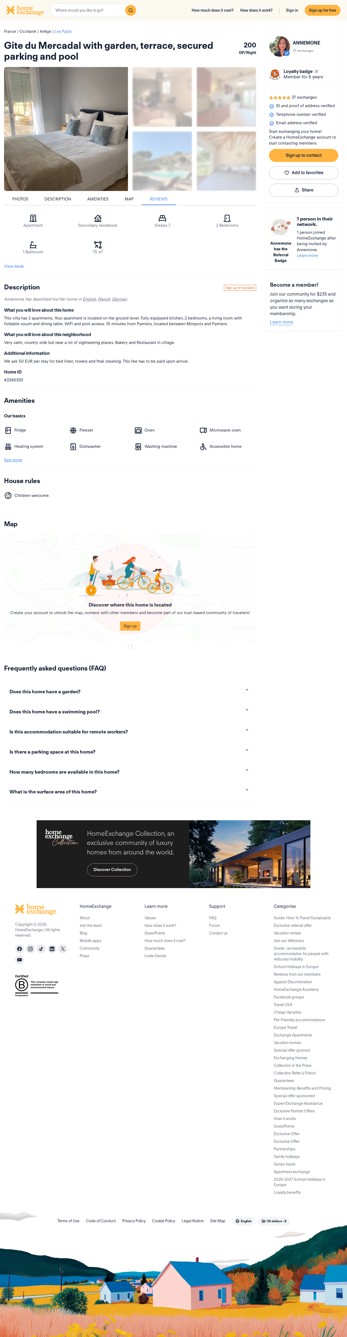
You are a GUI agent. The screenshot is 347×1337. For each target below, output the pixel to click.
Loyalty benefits (287, 1192)
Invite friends (155, 956)
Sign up (130, 626)
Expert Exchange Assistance (298, 1103)
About (85, 918)
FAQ (213, 918)
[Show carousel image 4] (226, 161)
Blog (83, 933)
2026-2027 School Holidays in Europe (299, 1182)
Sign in (292, 10)
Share (307, 190)
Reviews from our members (297, 974)
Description (57, 199)
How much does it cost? (213, 10)
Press (84, 956)
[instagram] (30, 948)
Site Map (218, 1221)
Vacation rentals (287, 933)
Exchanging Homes (290, 1058)
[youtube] (19, 959)
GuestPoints (154, 933)
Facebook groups (289, 997)
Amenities (97, 199)
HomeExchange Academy (296, 989)
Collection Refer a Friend (295, 1073)
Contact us (218, 933)
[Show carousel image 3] (162, 161)
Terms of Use (68, 1221)
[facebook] (19, 948)
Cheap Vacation (287, 1012)
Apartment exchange (292, 1172)
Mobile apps (90, 941)
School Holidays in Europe (296, 967)
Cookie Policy (163, 1221)
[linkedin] (52, 948)
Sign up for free (322, 10)
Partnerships (284, 1149)
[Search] (130, 10)
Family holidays (287, 1156)
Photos (20, 199)
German (119, 299)
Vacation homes (287, 1043)
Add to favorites (307, 172)
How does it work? (256, 10)
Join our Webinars (289, 941)
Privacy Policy (134, 1221)
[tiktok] (41, 948)
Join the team (91, 925)
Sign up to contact (304, 155)
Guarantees (154, 948)
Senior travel (284, 1164)
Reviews (159, 199)
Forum (214, 925)
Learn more (307, 255)
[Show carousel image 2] (226, 97)
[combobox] (93, 10)
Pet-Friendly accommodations (299, 1020)
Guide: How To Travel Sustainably (302, 918)
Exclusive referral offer (293, 925)
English (89, 299)
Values (150, 918)
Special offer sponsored (294, 1096)
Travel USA (283, 1005)
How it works (285, 1118)
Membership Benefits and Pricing (302, 1088)
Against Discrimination (293, 982)
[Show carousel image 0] (66, 129)
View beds (14, 266)
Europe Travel (285, 1027)
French (104, 299)
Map (129, 199)
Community (89, 948)
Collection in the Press (292, 1065)
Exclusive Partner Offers (294, 1111)
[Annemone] (280, 46)
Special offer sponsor (292, 1050)
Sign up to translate (240, 288)
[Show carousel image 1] (162, 97)
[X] (63, 948)
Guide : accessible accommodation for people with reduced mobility (301, 953)
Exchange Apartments (293, 1035)
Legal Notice (193, 1221)
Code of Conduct (101, 1221)
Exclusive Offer (287, 1134)
